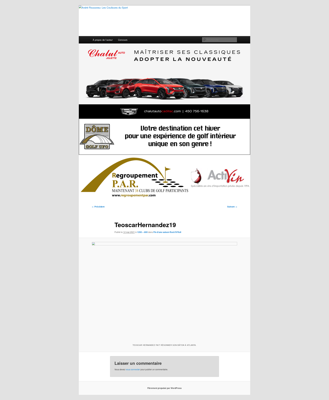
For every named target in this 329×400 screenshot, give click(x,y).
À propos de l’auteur (103, 39)
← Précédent (98, 206)
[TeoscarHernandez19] (164, 290)
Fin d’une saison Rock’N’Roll (167, 232)
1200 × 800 (142, 232)
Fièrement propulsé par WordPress (164, 388)
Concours (122, 39)
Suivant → (232, 206)
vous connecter (133, 369)
